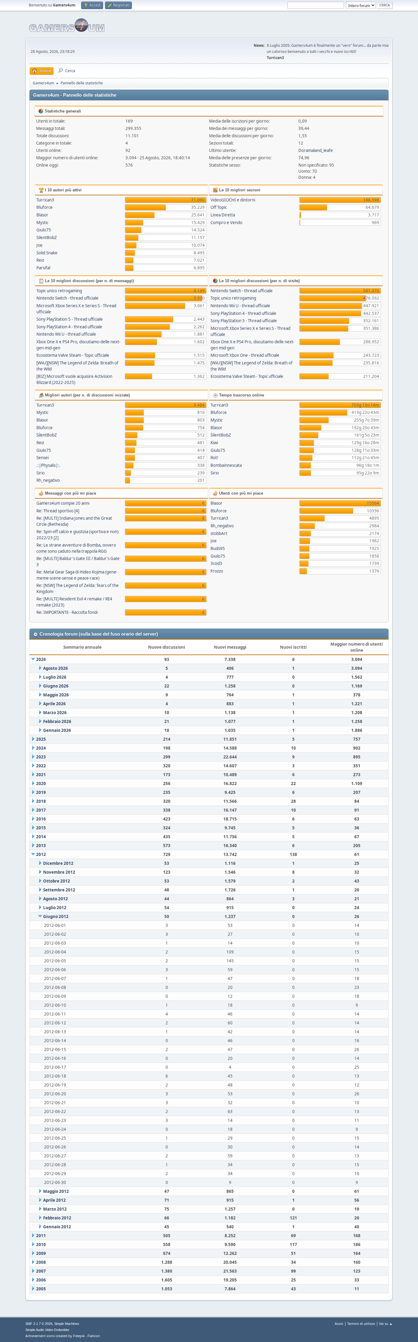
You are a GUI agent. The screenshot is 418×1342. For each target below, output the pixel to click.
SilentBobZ (46, 237)
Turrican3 (45, 200)
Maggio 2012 (56, 1191)
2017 (41, 810)
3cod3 (216, 563)
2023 (41, 757)
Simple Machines (66, 1323)
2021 (41, 774)
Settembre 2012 (59, 890)
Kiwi (214, 442)
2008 (41, 1262)
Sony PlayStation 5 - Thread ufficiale (69, 319)
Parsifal (43, 268)
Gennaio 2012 (57, 1227)
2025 (41, 739)
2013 (41, 845)
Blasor (42, 215)
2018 (41, 801)
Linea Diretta (223, 215)
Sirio (40, 473)
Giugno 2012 (56, 916)
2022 (41, 766)
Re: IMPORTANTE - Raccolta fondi (67, 612)
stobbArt (219, 533)
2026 (41, 659)
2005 (41, 1289)
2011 (41, 1235)
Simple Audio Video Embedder (47, 1330)
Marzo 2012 (55, 1209)
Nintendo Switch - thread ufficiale (67, 298)
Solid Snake (47, 253)
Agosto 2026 (55, 668)
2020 (41, 783)
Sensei (42, 457)
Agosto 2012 (55, 898)
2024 (41, 748)
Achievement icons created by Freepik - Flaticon (62, 1335)
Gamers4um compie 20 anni (62, 503)
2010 (41, 1244)
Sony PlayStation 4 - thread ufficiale (69, 327)
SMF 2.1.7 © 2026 (38, 1323)
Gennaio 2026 (57, 730)
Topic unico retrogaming (59, 290)
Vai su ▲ (386, 1323)
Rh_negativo (48, 480)
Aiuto (339, 1323)
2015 (41, 828)
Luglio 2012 (54, 907)
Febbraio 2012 (57, 1218)
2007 (41, 1271)
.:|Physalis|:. (48, 465)
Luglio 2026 (54, 677)
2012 (41, 854)
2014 (41, 836)
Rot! (214, 457)
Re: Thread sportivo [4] (57, 511)
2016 (41, 819)
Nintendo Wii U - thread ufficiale (66, 334)
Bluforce (44, 207)
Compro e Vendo (226, 222)
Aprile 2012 (54, 1200)
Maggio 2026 (56, 695)
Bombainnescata (226, 465)
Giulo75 (43, 230)
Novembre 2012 (59, 872)
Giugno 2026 (56, 686)
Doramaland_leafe (315, 150)
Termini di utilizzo (361, 1323)
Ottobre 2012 (56, 881)
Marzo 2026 (55, 712)
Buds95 (218, 548)
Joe (39, 245)
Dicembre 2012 (58, 863)
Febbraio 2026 (57, 721)
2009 (41, 1253)
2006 (41, 1280)
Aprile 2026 (54, 703)
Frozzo (217, 571)
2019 (41, 792)
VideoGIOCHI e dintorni (233, 200)
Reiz (40, 260)
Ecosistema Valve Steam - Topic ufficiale (72, 355)
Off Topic (219, 207)
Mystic (42, 222)
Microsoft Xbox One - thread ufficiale (245, 355)
